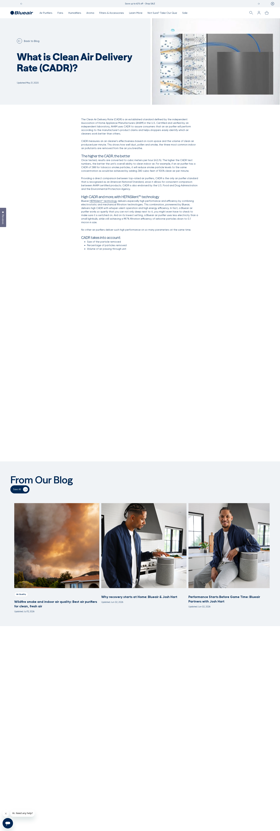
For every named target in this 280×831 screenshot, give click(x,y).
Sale (184, 12)
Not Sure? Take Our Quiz (162, 12)
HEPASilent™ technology (103, 201)
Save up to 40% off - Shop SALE (140, 3)
